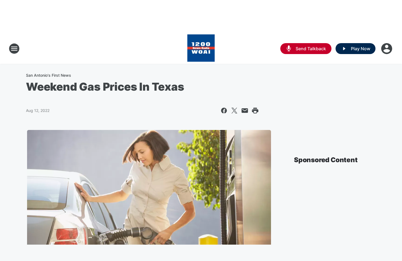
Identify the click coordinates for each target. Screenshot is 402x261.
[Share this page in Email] (245, 110)
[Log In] (387, 48)
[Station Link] (201, 48)
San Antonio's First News (48, 75)
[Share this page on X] (234, 110)
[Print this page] (255, 110)
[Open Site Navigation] (14, 48)
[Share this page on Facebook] (224, 110)
